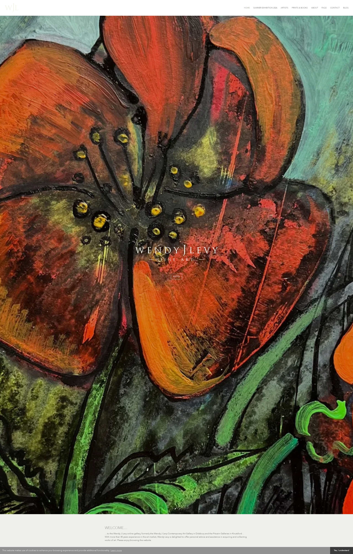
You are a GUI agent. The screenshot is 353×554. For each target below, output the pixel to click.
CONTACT (335, 8)
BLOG (346, 8)
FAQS (324, 8)
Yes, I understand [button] (341, 550)
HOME (247, 8)
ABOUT (314, 8)
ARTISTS (284, 8)
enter (176, 276)
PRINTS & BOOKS (300, 8)
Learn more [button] (116, 550)
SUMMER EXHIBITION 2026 (265, 8)
